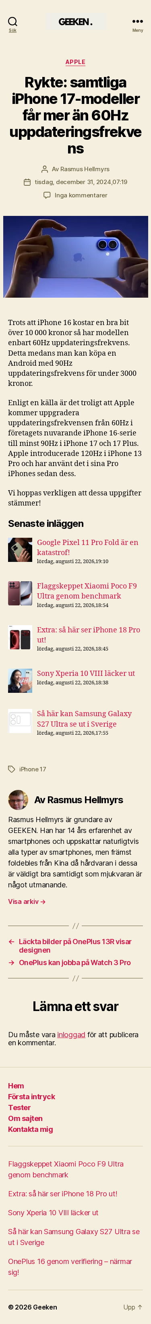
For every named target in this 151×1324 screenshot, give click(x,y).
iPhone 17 (32, 769)
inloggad (71, 1034)
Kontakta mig (30, 1129)
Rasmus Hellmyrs (85, 169)
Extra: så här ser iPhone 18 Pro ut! (63, 1193)
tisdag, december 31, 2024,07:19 (81, 182)
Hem (16, 1086)
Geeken (45, 1307)
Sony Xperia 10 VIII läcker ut (86, 673)
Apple (76, 61)
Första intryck (31, 1096)
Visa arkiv (27, 901)
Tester (19, 1107)
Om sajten (25, 1118)
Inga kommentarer (81, 195)
